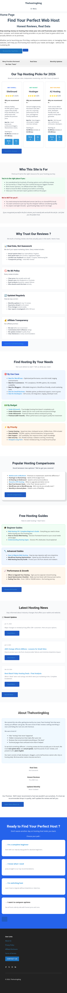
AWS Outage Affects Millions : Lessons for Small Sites (25, 649)
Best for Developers (15, 394)
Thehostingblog (33, 3)
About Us (8, 941)
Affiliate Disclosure (11, 949)
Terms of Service (10, 953)
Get (16, 142)
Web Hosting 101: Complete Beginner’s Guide (23, 531)
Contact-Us (12, 959)
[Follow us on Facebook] (6, 967)
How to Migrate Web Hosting (18, 555)
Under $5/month (14, 409)
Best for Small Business (16, 392)
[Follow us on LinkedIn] (15, 967)
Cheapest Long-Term (15, 440)
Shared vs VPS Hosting (16, 482)
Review (8, 142)
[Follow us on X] (9, 967)
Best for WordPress (15, 378)
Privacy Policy (9, 945)
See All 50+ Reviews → (12, 151)
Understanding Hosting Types (18, 540)
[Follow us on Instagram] (12, 967)
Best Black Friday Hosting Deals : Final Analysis (23, 673)
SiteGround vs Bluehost (17, 476)
